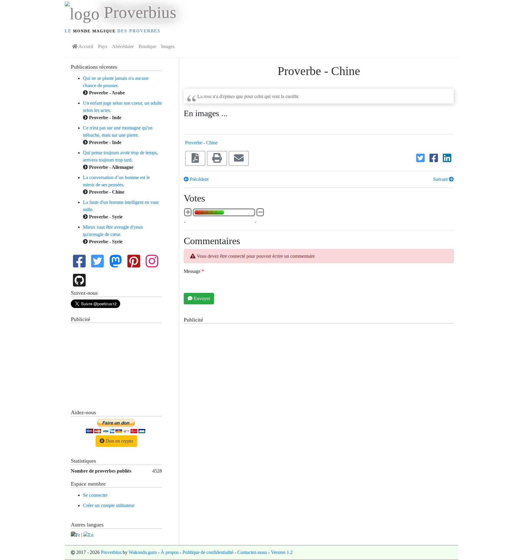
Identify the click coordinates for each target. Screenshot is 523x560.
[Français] (75, 534)
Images (168, 46)
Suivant (441, 179)
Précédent (199, 179)
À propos (170, 552)
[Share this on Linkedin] (447, 158)
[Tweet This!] (420, 158)
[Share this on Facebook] (433, 158)
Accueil (85, 46)
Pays (102, 46)
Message (192, 271)
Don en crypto (118, 441)
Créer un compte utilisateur (108, 505)
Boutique (147, 46)
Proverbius (111, 552)
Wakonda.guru (143, 552)
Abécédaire (123, 46)
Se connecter (95, 495)
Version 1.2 (282, 552)
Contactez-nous (252, 552)
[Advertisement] (360, 17)
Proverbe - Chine (201, 142)
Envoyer (201, 298)
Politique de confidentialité (208, 552)
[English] (88, 534)
